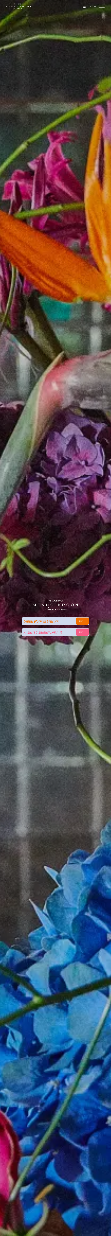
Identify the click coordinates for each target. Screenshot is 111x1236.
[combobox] (84, 7)
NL (84, 7)
